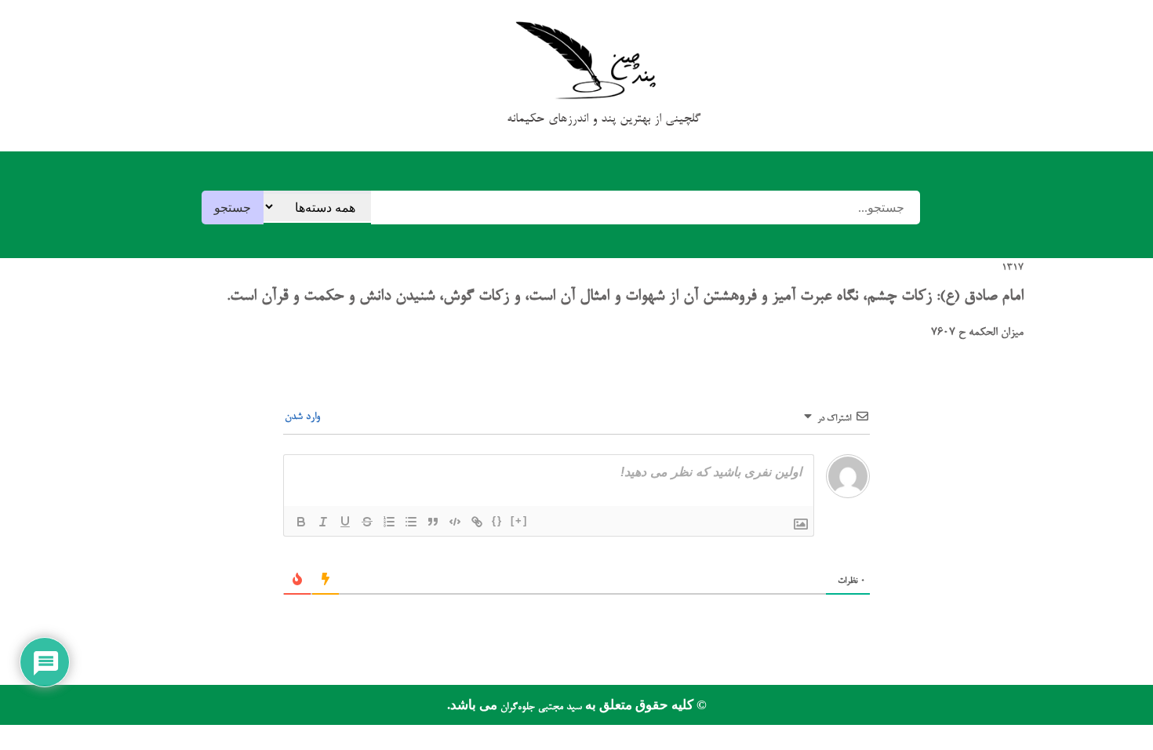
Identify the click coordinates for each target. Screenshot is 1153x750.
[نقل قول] (433, 521)
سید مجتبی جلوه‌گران (539, 707)
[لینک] (477, 521)
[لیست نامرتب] (411, 521)
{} (497, 520)
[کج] (323, 521)
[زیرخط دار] (345, 521)
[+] (519, 520)
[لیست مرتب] (389, 521)
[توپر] (301, 521)
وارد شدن (304, 417)
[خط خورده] (367, 521)
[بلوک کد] (455, 521)
